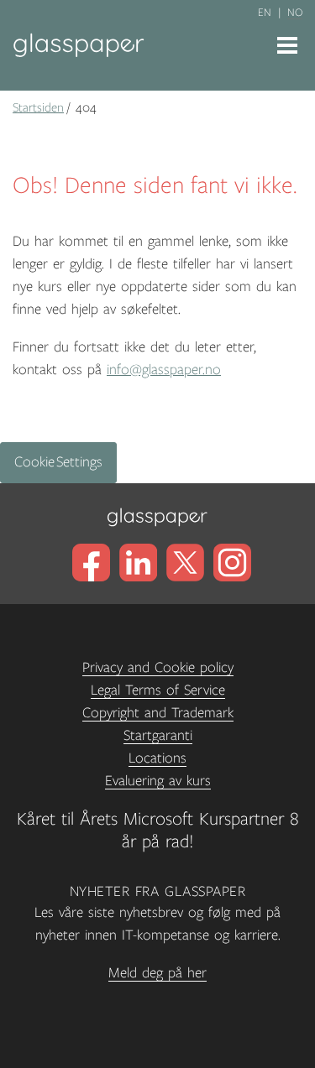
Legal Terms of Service (158, 690)
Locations (157, 758)
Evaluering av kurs (158, 781)
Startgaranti (157, 735)
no (294, 12)
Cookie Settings (58, 462)
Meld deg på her (157, 973)
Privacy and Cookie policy (158, 667)
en (264, 12)
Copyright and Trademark (158, 713)
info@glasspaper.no (164, 370)
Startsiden (38, 107)
